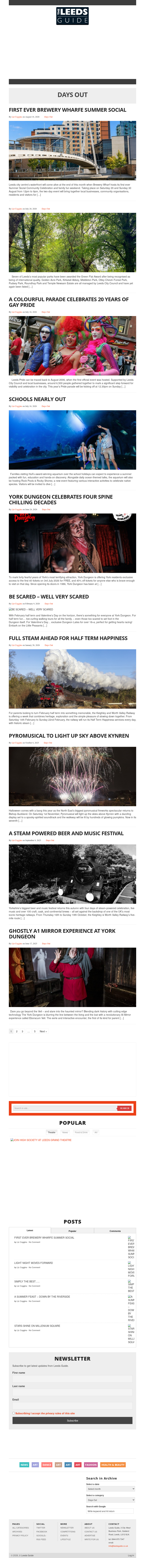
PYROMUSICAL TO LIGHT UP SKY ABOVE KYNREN (69, 735)
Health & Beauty (113, 1464)
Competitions (67, 1531)
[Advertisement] (72, 51)
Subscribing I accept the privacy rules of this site (45, 1413)
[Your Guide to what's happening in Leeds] (72, 16)
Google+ (41, 1535)
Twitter (40, 1527)
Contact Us (91, 1531)
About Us (89, 1527)
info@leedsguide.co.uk (118, 1545)
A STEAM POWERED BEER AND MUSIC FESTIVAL (66, 833)
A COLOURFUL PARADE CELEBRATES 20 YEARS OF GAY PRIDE (69, 302)
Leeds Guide (26, 1555)
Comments (115, 1231)
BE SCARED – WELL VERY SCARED (49, 596)
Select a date (92, 1484)
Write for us (92, 1539)
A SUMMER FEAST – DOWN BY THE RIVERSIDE (42, 1296)
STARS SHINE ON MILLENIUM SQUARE (37, 1325)
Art (96, 1132)
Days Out (48, 116)
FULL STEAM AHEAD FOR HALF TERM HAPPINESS (68, 638)
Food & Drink (81, 1132)
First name (18, 1372)
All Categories (20, 1527)
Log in (131, 1555)
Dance (47, 1464)
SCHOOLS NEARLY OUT (37, 399)
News (65, 1132)
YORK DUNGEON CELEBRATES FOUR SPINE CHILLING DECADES (61, 499)
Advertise (90, 1535)
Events (64, 1535)
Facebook (41, 1531)
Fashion (91, 1464)
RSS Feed (41, 1539)
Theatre (51, 1132)
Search (124, 1108)
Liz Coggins (17, 116)
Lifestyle (65, 1539)
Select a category (95, 1495)
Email (15, 1399)
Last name (18, 1386)
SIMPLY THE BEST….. (27, 1281)
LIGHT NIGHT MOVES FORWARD (33, 1263)
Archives (17, 1531)
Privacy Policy (20, 1535)
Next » (43, 1031)
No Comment (34, 1242)
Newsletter (67, 1527)
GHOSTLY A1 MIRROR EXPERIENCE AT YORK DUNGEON (62, 933)
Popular (72, 1231)
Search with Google (96, 1506)
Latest (30, 1230)
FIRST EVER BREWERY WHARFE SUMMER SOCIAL (67, 109)
